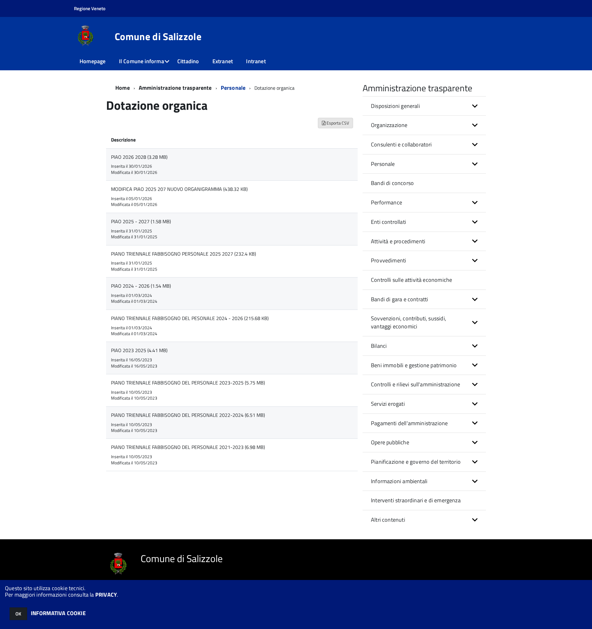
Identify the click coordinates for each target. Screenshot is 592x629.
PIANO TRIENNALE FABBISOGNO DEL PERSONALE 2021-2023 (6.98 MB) (188, 447)
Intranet (255, 61)
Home (122, 88)
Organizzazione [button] (389, 125)
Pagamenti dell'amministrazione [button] (409, 423)
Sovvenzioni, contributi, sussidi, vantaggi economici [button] (408, 322)
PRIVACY (106, 594)
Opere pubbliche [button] (390, 442)
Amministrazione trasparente (175, 88)
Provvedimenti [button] (388, 260)
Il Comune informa (141, 61)
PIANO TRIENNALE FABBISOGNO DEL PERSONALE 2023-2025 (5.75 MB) (188, 382)
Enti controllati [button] (388, 222)
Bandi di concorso (392, 183)
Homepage (92, 61)
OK (18, 613)
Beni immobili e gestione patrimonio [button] (414, 365)
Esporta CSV (337, 123)
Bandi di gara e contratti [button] (399, 299)
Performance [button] (386, 202)
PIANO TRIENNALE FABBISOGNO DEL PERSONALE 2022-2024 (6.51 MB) (188, 415)
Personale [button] (383, 164)
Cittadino (188, 61)
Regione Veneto (89, 8)
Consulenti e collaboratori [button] (401, 144)
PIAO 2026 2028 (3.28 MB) (139, 157)
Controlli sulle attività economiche (411, 280)
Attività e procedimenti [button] (398, 241)
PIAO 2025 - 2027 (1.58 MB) (141, 221)
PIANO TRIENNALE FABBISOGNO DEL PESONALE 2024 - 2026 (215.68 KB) (190, 318)
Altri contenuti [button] (388, 520)
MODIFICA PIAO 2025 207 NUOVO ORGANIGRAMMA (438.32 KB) (179, 189)
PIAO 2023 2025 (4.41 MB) (139, 350)
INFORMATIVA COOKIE (58, 613)
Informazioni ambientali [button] (399, 481)
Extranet (222, 61)
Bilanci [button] (379, 346)
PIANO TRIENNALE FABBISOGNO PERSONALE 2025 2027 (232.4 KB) (183, 253)
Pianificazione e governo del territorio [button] (416, 462)
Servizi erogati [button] (388, 404)
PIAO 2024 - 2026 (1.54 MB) (141, 286)
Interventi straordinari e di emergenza (416, 500)
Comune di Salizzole (158, 36)
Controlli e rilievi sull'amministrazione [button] (415, 384)
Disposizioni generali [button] (395, 106)
